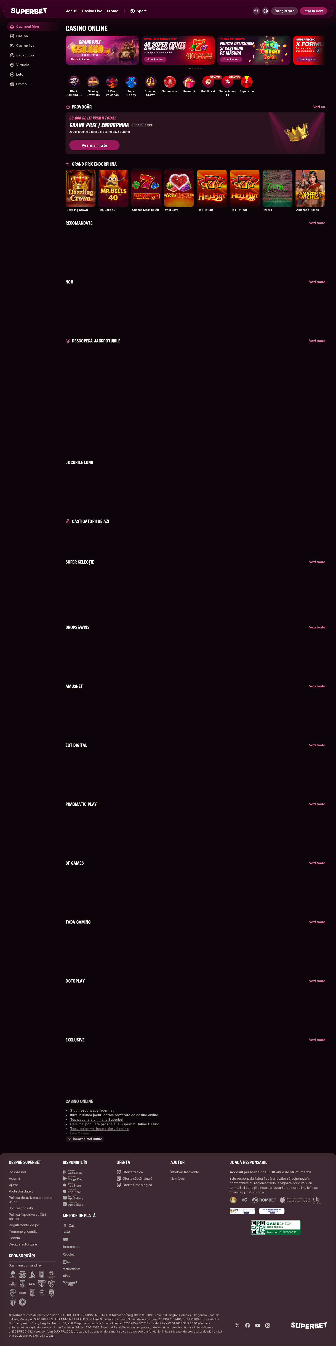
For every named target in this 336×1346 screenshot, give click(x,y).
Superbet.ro (17, 1315)
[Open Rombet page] (264, 1200)
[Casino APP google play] (86, 1178)
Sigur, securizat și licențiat (92, 1110)
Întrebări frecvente (185, 1172)
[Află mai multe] (265, 11)
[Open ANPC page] (242, 1211)
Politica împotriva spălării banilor (28, 1217)
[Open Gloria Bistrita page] (13, 1293)
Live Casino (79, 1133)
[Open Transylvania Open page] (51, 1274)
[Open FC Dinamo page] (32, 1274)
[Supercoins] (170, 82)
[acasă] (29, 11)
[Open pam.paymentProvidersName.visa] (66, 1231)
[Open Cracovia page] (42, 1274)
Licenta (14, 1238)
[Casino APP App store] (86, 1191)
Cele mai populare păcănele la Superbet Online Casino (114, 1124)
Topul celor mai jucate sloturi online (99, 1129)
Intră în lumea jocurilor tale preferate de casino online (114, 1115)
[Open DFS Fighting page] (32, 1284)
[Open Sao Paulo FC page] (41, 1284)
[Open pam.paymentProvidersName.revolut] (68, 1254)
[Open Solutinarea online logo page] (272, 1211)
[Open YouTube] (257, 1325)
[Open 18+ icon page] (244, 1200)
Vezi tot (319, 107)
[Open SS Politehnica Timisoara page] (42, 1293)
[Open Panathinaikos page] (22, 1302)
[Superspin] (247, 82)
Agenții (14, 1178)
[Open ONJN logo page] (233, 1200)
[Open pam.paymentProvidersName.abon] (68, 1262)
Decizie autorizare (23, 1244)
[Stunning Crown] (151, 82)
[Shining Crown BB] (93, 82)
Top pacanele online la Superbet (96, 1119)
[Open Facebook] (247, 1325)
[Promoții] (189, 82)
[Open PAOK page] (51, 1293)
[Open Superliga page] (13, 1274)
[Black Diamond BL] (74, 82)
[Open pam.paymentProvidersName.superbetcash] (70, 1283)
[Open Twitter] (237, 1325)
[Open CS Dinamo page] (22, 1284)
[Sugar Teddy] (131, 82)
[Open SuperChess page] (22, 1293)
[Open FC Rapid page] (22, 1274)
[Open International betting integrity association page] (294, 1200)
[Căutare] (256, 11)
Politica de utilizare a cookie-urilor (31, 1200)
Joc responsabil (21, 1208)
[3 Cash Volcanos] (112, 82)
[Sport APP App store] (86, 1185)
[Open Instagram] (267, 1325)
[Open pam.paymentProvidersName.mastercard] (65, 1239)
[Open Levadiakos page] (13, 1302)
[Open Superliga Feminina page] (12, 1284)
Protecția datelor (22, 1191)
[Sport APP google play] (86, 1172)
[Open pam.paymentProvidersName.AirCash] (72, 1268)
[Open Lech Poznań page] (32, 1293)
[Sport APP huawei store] (86, 1197)
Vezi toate (317, 223)
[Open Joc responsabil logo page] (317, 1200)
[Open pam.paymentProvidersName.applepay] (66, 1275)
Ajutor (13, 1185)
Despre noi (17, 1172)
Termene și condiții (23, 1231)
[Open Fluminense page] (51, 1284)
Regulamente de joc (24, 1225)
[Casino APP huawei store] (86, 1204)
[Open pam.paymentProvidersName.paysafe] (71, 1247)
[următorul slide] (318, 50)
